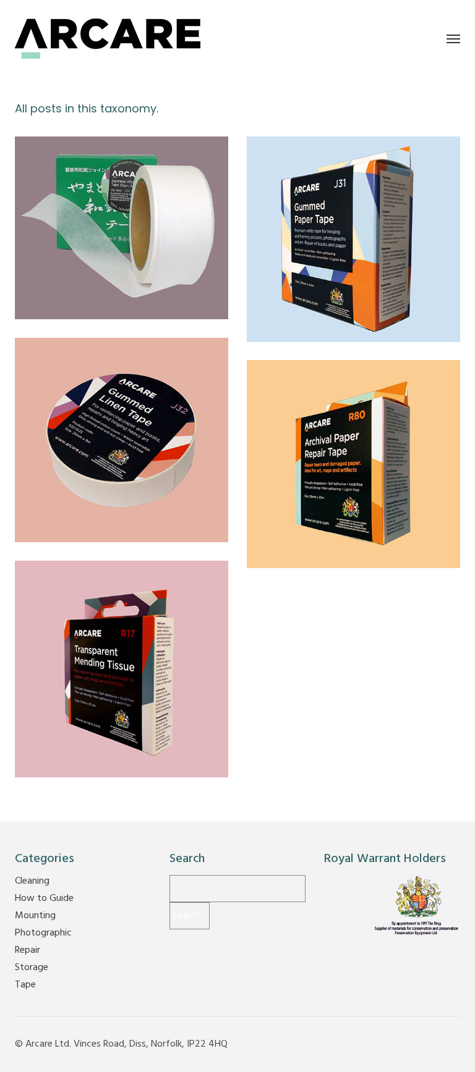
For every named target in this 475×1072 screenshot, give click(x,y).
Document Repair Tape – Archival (353, 454)
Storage (31, 967)
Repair (131, 244)
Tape (159, 244)
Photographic (43, 933)
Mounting (92, 244)
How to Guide (44, 898)
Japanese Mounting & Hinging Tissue (121, 218)
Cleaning (32, 881)
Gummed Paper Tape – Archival (353, 229)
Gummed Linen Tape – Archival (121, 430)
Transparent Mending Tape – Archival (122, 659)
